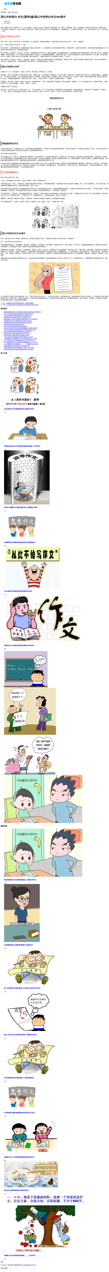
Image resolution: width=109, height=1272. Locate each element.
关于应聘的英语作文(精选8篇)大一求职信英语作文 (19, 1077)
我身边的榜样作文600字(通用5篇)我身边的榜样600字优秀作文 (22, 312)
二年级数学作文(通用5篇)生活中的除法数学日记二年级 (20, 338)
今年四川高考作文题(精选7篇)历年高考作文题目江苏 (20, 330)
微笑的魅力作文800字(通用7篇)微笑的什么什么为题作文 (21, 319)
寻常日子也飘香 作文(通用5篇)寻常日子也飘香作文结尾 (20, 507)
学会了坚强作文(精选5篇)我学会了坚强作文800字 (19, 313)
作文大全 (14, 12)
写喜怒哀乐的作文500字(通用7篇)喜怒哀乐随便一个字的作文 (22, 446)
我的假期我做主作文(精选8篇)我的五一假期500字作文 (20, 879)
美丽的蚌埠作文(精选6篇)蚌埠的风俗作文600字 (18, 322)
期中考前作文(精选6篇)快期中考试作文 (15, 326)
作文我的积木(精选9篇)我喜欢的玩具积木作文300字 (19, 1112)
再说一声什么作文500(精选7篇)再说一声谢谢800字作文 (20, 1034)
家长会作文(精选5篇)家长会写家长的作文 (16, 1190)
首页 (5, 9)
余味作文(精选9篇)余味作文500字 (14, 324)
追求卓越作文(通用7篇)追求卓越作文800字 (16, 335)
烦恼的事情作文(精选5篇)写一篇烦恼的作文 (17, 346)
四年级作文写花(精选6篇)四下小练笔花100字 (17, 317)
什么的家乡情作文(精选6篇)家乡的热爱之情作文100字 (22, 305)
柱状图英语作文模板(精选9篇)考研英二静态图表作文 (20, 542)
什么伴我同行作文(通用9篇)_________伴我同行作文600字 (21, 344)
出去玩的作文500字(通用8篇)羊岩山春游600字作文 (19, 409)
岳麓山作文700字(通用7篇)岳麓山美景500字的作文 (19, 645)
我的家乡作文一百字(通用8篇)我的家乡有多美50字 (19, 1157)
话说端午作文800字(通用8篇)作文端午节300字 (18, 321)
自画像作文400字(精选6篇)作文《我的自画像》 (20, 303)
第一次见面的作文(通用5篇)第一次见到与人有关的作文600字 (22, 988)
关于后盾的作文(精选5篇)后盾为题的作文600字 (18, 591)
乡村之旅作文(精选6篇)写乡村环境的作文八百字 (18, 337)
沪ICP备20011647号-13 (29, 1265)
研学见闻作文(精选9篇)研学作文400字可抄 (16, 333)
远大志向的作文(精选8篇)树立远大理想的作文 (18, 315)
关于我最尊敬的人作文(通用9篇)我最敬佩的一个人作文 (20, 342)
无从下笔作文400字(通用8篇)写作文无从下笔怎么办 (19, 340)
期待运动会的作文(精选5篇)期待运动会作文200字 (19, 349)
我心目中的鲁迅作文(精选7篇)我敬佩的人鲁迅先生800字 (21, 328)
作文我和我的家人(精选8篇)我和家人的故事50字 (18, 945)
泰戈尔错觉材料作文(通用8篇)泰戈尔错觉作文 (18, 331)
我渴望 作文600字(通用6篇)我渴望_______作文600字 (19, 1255)
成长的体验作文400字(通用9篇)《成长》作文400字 (19, 347)
